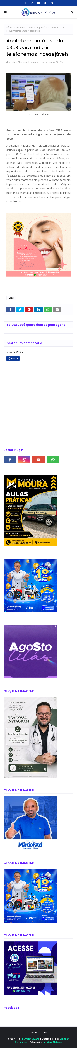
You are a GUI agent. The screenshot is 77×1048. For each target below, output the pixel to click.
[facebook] (25, 3)
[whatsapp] (53, 459)
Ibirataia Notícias (18, 62)
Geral (24, 27)
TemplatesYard (30, 1038)
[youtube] (38, 3)
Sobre (44, 1032)
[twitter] (45, 3)
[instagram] (32, 3)
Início (34, 1032)
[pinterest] (51, 3)
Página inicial (13, 27)
